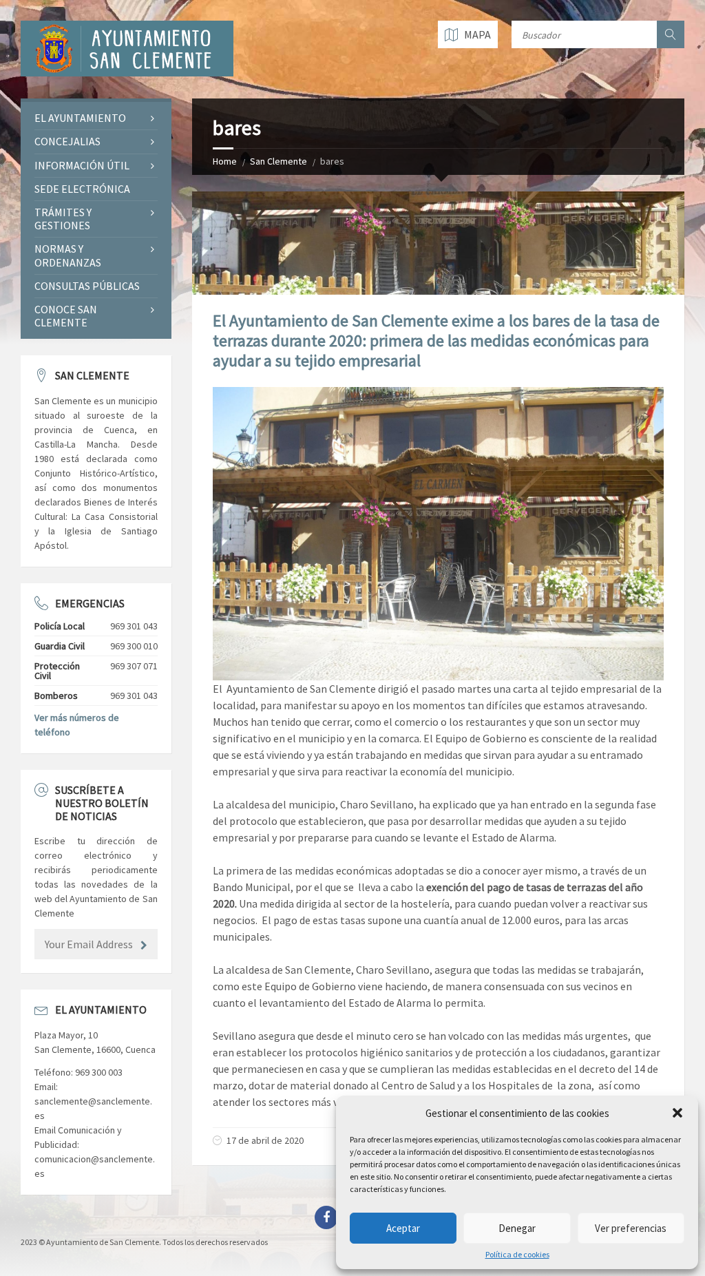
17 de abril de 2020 (265, 1140)
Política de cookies (517, 1255)
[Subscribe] (144, 945)
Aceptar (403, 1228)
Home (225, 161)
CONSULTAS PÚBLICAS (87, 286)
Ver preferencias (630, 1228)
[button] (677, 1113)
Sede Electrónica (82, 189)
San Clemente (278, 161)
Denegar (517, 1228)
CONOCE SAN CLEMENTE (65, 315)
